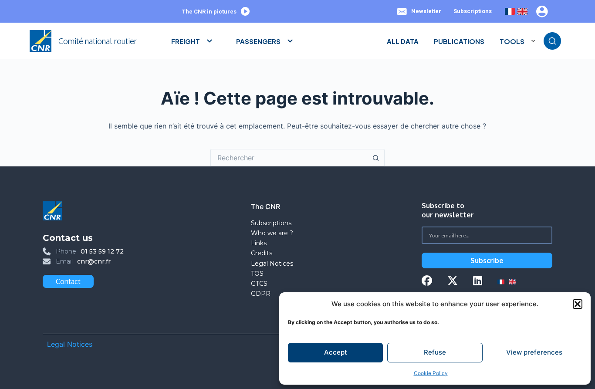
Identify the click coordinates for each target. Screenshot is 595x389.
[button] (577, 304)
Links (259, 243)
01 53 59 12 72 (102, 251)
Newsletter (426, 11)
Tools (512, 41)
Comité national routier (97, 41)
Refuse (435, 352)
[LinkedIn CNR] (477, 281)
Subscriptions (472, 11)
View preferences (534, 352)
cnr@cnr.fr (94, 261)
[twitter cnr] (452, 281)
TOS (257, 273)
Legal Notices (273, 263)
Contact (68, 281)
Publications (459, 41)
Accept (335, 352)
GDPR (260, 294)
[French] (510, 11)
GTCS (259, 284)
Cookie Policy (431, 373)
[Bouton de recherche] (376, 157)
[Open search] (552, 41)
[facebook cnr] (427, 281)
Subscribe (487, 260)
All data (403, 41)
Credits (261, 253)
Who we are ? (272, 233)
